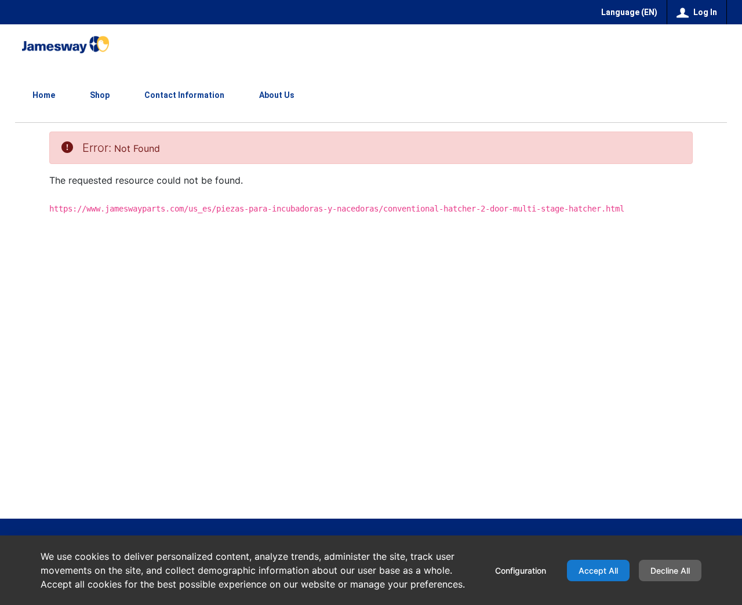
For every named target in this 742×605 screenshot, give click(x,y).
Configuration (520, 570)
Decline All (670, 570)
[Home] (65, 44)
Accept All (598, 570)
